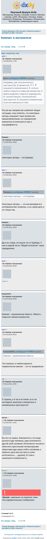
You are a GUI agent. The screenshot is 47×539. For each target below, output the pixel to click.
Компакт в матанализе (16, 37)
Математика (20, 526)
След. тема (15, 53)
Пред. (13, 47)
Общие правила (37, 534)
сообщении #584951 (18, 78)
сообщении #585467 (22, 192)
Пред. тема (5, 53)
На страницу (5, 47)
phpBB (14, 538)
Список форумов (8, 526)
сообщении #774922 (25, 352)
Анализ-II (19, 528)
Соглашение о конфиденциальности (17, 534)
